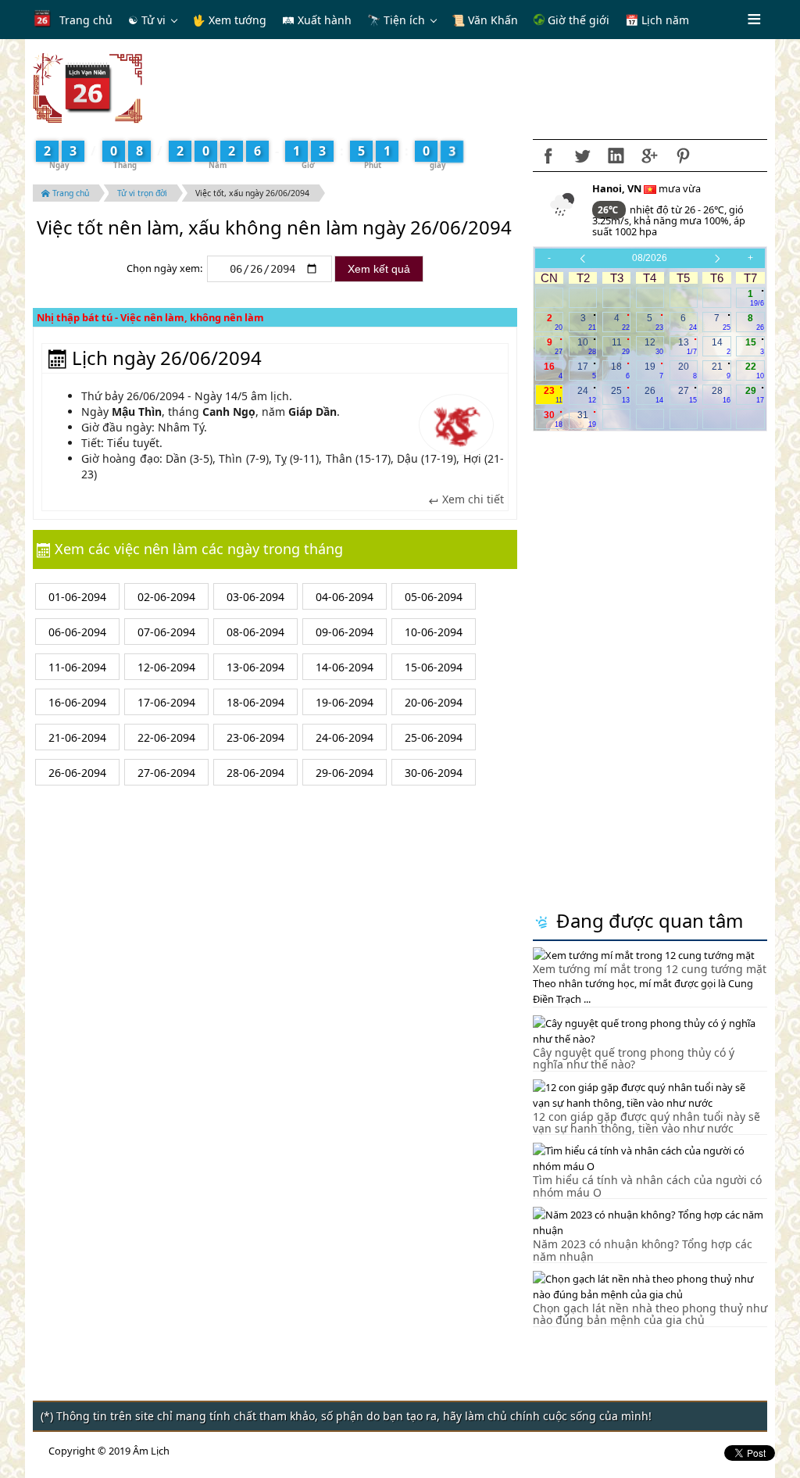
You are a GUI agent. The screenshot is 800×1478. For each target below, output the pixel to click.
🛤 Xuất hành (317, 20)
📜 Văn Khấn (485, 20)
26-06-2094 (77, 772)
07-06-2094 (166, 631)
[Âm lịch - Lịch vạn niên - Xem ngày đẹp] (87, 87)
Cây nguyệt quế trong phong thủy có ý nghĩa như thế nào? (633, 1058)
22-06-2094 (166, 737)
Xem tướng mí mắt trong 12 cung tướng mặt (649, 968)
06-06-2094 (77, 631)
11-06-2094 (77, 667)
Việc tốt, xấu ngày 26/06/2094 (252, 193)
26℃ (609, 210)
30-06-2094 (433, 772)
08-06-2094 (255, 631)
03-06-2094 (255, 596)
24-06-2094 (344, 737)
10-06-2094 (433, 631)
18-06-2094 (255, 702)
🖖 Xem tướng (229, 20)
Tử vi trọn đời (142, 193)
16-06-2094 (77, 702)
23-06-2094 (255, 737)
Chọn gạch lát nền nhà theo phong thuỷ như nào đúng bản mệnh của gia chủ (650, 1314)
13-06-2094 (255, 667)
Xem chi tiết (471, 499)
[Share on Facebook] (548, 155)
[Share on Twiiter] (582, 155)
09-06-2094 (344, 631)
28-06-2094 (255, 772)
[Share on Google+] (649, 155)
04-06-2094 (344, 596)
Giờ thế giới (577, 20)
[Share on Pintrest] (682, 155)
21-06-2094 (77, 737)
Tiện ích (404, 20)
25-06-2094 (433, 737)
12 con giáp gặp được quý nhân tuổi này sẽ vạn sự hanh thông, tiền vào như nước (646, 1122)
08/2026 (649, 257)
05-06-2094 (433, 596)
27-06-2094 (166, 772)
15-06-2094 (433, 667)
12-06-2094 (166, 667)
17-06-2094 (166, 702)
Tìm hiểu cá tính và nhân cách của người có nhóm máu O (647, 1185)
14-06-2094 (344, 667)
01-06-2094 (77, 596)
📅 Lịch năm (657, 20)
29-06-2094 (344, 772)
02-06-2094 (166, 596)
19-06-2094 (344, 702)
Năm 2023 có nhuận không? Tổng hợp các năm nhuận (642, 1249)
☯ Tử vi (147, 20)
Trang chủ (85, 20)
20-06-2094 (433, 702)
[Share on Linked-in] (615, 155)
